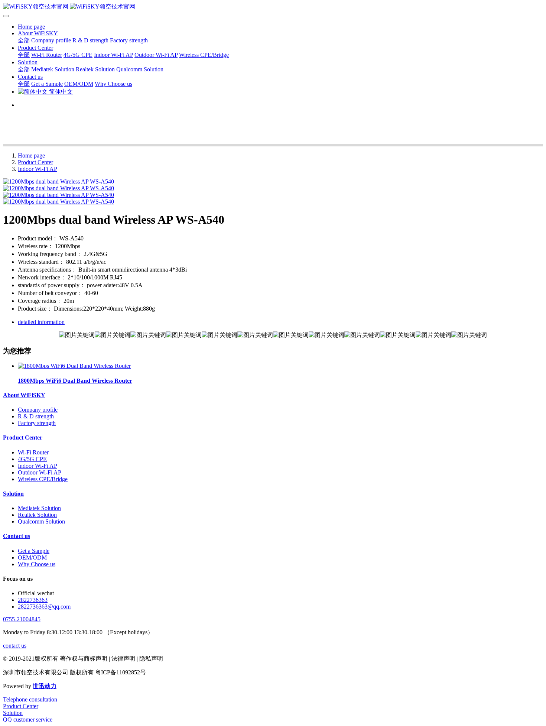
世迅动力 (44, 686)
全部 (24, 40)
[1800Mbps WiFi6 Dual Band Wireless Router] (74, 366)
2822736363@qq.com (44, 606)
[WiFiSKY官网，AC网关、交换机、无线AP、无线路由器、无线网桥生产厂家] (273, 7)
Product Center (35, 162)
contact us (14, 645)
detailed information (41, 322)
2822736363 (33, 600)
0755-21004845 (21, 619)
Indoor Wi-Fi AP (37, 169)
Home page (31, 26)
